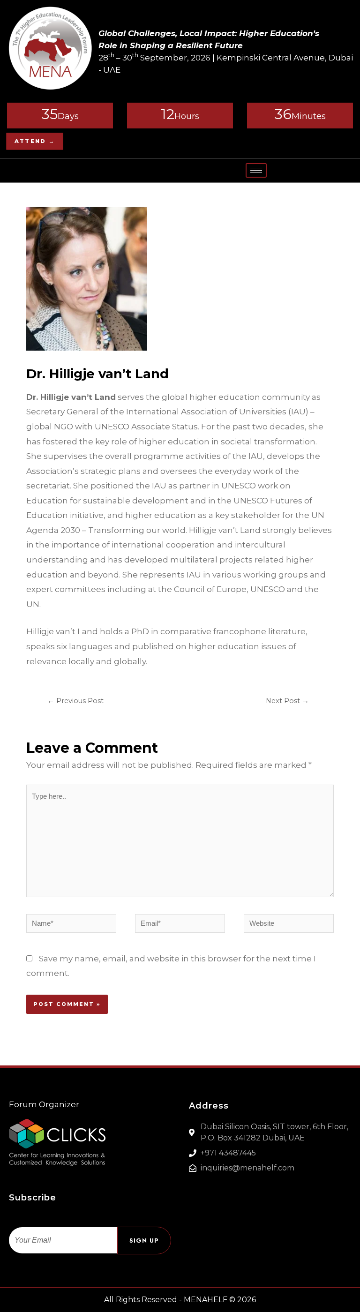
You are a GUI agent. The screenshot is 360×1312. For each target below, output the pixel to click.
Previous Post (75, 701)
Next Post (287, 701)
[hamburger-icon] (256, 170)
